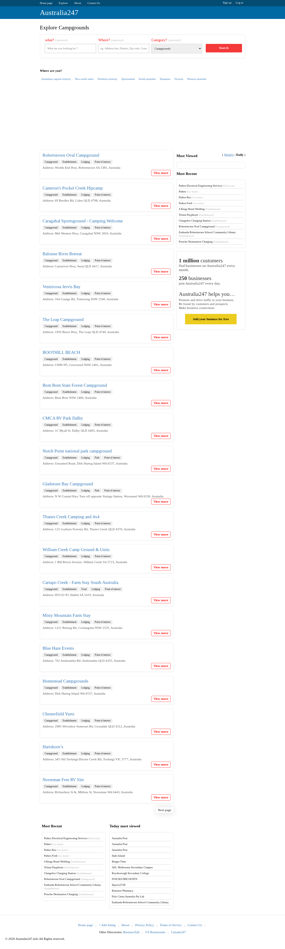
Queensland (128, 79)
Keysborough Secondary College (130, 873)
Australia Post (119, 838)
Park (97, 457)
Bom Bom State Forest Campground (75, 385)
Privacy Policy (144, 925)
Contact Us (93, 3)
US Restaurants (155, 932)
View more (161, 173)
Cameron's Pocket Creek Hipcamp (73, 188)
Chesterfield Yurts (58, 713)
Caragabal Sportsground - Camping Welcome (83, 220)
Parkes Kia (191, 197)
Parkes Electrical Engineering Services (207, 185)
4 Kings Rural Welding (199, 209)
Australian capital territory (56, 79)
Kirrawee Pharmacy (123, 890)
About (77, 3)
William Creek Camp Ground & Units (76, 549)
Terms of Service (171, 925)
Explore (63, 3)
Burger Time (119, 861)
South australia (147, 79)
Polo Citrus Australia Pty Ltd (128, 896)
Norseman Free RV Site (63, 779)
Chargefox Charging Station (202, 220)
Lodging (85, 161)
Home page (46, 3)
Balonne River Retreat (62, 253)
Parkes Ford (191, 203)
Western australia (196, 79)
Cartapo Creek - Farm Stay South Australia (80, 582)
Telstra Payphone (196, 214)
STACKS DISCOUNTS (124, 879)
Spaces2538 (118, 884)
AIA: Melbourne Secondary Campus (132, 867)
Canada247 (178, 932)
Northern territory (107, 79)
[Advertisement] (142, 118)
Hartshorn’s (53, 746)
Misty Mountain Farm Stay (67, 615)
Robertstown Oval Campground (71, 155)
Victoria (178, 79)
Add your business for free (211, 319)
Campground (51, 161)
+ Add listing (107, 925)
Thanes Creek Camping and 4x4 (71, 516)
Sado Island (118, 855)
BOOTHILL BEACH (61, 352)
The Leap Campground (63, 319)
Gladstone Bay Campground (68, 483)
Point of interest (102, 161)
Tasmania (165, 79)
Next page (164, 810)
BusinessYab (131, 932)
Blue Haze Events (58, 648)
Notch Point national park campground (77, 450)
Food (84, 589)
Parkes (188, 191)
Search (223, 48)
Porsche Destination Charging (203, 241)
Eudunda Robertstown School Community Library (140, 902)
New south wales (84, 79)
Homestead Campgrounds (65, 681)
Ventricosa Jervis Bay (62, 286)
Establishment (69, 161)
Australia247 (59, 13)
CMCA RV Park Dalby (63, 418)
